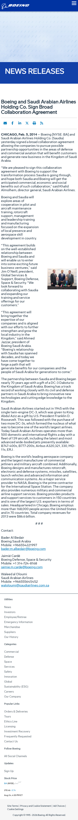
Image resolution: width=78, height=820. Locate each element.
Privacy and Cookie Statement (35, 806)
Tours (7, 716)
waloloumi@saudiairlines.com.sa (25, 585)
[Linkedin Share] (20, 123)
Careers (9, 691)
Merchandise (12, 627)
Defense (9, 656)
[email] (5, 123)
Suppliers (10, 632)
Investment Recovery (17, 731)
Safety (8, 671)
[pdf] (49, 123)
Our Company (12, 696)
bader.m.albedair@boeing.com (23, 549)
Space (8, 661)
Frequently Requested (17, 736)
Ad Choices (59, 806)
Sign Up (9, 771)
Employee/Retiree (15, 617)
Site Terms (12, 806)
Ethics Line (10, 721)
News (7, 607)
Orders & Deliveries (16, 711)
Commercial (11, 651)
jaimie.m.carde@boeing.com (22, 567)
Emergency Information (18, 622)
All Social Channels (15, 756)
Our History (11, 637)
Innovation (10, 676)
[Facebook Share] (12, 123)
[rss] (41, 123)
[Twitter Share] (27, 123)
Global (8, 681)
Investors (9, 612)
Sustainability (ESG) (16, 686)
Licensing (10, 726)
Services (9, 666)
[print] (34, 123)
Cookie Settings (15, 809)
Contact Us (11, 741)
